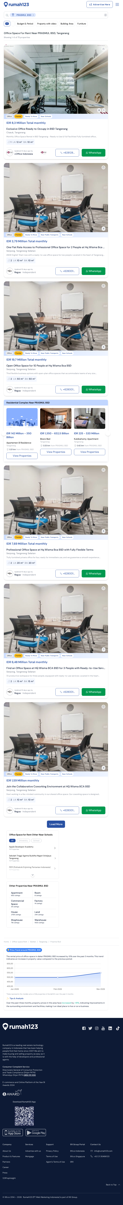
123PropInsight (9, 1178)
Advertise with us (33, 1151)
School (36, 840)
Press (5, 1172)
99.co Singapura (77, 1156)
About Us (7, 1151)
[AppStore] (13, 1132)
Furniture (81, 23)
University (23, 840)
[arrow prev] (9, 79)
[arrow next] (102, 79)
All (12, 840)
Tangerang (43, 942)
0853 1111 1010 (30, 1075)
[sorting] (13, 23)
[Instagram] (97, 1028)
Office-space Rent (19, 942)
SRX (72, 1162)
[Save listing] (103, 49)
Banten (33, 942)
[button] (53, 15)
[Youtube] (103, 1028)
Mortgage (29, 1156)
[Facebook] (84, 1028)
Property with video (46, 23)
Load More (55, 824)
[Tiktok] (117, 1028)
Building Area (67, 23)
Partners (6, 1162)
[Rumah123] (16, 4)
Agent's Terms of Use (55, 1162)
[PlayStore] (36, 1132)
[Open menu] (117, 4)
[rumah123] (20, 1027)
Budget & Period (25, 23)
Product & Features (11, 1156)
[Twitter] (90, 1028)
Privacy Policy (52, 1151)
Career (6, 1167)
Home (6, 942)
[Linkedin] (110, 1028)
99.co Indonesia (77, 1151)
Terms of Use (52, 1156)
